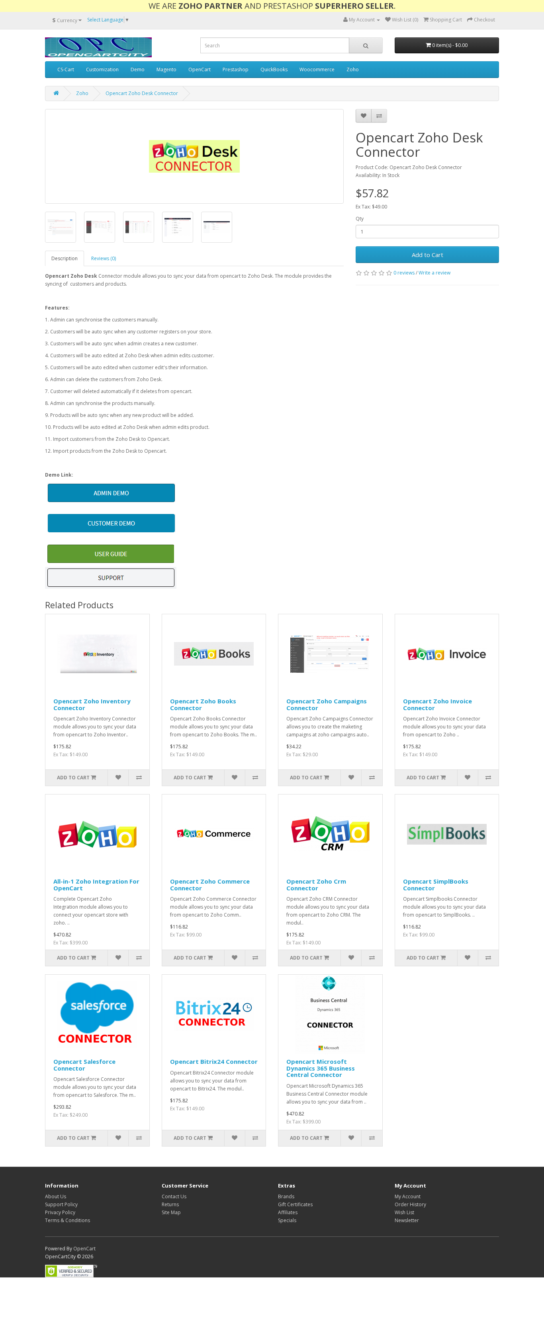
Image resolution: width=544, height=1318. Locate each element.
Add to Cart (427, 255)
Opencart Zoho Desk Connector (142, 93)
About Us (55, 1196)
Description (64, 258)
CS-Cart (65, 69)
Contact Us (174, 1196)
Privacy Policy (60, 1212)
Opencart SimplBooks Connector (435, 884)
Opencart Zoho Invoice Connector (437, 704)
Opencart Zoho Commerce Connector (210, 884)
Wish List (404, 1212)
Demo (138, 69)
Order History (410, 1204)
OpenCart (199, 69)
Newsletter (407, 1220)
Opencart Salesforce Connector (84, 1064)
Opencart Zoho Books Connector (203, 704)
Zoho (352, 69)
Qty (360, 218)
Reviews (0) (103, 258)
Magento (166, 69)
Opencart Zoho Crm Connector (316, 884)
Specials (287, 1220)
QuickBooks (274, 69)
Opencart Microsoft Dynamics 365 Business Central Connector (320, 1068)
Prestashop (236, 69)
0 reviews (404, 272)
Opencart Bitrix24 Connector (214, 1061)
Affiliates (287, 1212)
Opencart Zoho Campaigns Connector (326, 704)
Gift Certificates (295, 1204)
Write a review (434, 272)
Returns (170, 1204)
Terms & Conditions (67, 1220)
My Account (408, 1196)
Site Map (171, 1212)
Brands (286, 1196)
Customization (102, 69)
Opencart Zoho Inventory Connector (92, 704)
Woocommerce (317, 69)
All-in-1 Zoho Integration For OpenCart (96, 884)
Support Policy (61, 1204)
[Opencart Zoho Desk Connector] (194, 156)
